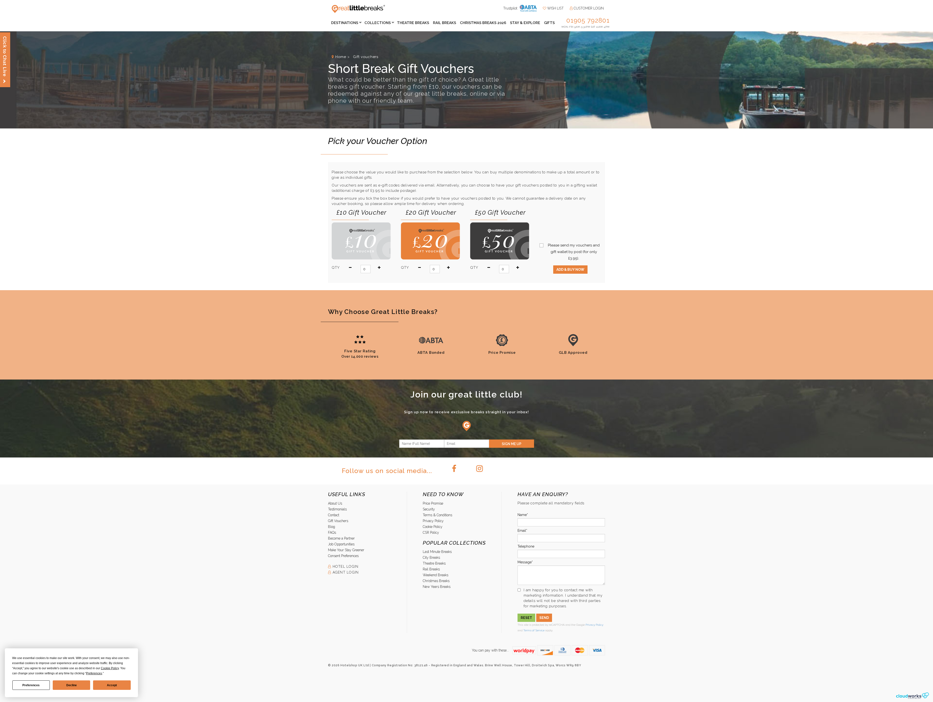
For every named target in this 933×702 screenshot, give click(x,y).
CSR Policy (431, 532)
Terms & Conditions (437, 515)
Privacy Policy (433, 521)
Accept (112, 685)
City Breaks (431, 557)
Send (544, 618)
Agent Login (345, 572)
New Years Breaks (436, 587)
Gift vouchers (365, 57)
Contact (333, 515)
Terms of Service (533, 630)
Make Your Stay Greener (346, 550)
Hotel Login (344, 566)
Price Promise (433, 503)
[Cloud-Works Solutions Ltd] (912, 695)
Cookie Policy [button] (110, 668)
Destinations (344, 23)
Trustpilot (510, 8)
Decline (71, 685)
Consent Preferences (343, 556)
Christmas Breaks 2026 (483, 23)
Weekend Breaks (435, 575)
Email (522, 531)
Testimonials (337, 509)
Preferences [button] (94, 673)
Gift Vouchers (338, 521)
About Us (335, 503)
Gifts (549, 23)
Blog (331, 527)
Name (522, 515)
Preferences (31, 685)
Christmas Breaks (436, 581)
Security (429, 509)
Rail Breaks (444, 23)
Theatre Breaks (413, 23)
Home (340, 57)
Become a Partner (341, 538)
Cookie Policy (432, 527)
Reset (526, 618)
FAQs (332, 532)
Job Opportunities (341, 544)
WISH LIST (555, 8)
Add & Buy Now (570, 269)
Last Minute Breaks (437, 552)
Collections (377, 23)
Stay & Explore (525, 23)
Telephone (526, 546)
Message (525, 562)
